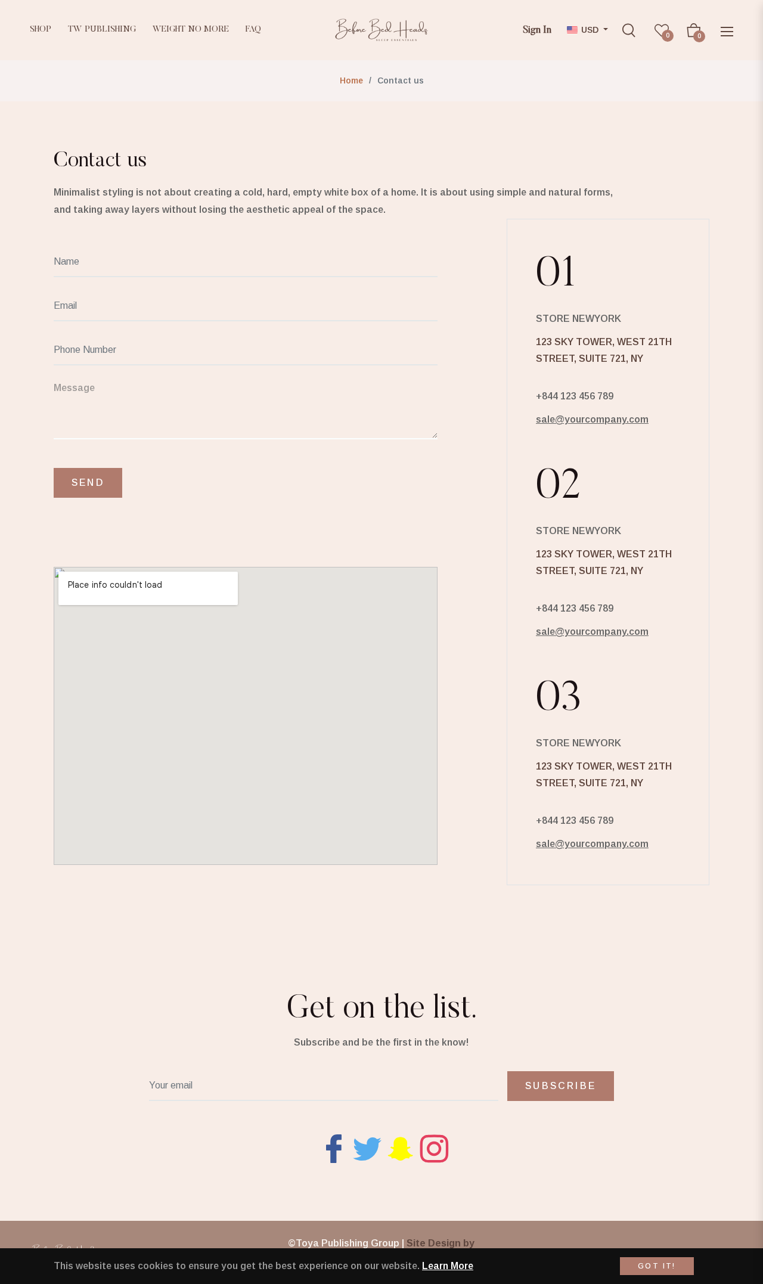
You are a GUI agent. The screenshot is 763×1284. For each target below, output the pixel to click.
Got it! (657, 1266)
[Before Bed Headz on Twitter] (367, 1148)
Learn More (447, 1266)
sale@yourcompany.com (592, 419)
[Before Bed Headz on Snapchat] (400, 1148)
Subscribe (560, 1086)
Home (351, 80)
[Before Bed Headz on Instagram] (434, 1148)
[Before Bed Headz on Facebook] (334, 1148)
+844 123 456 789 (574, 396)
